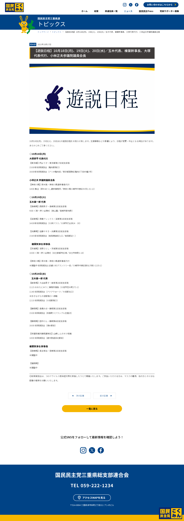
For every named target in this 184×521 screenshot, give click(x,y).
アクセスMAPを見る (93, 497)
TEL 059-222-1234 (92, 485)
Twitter (130, 4)
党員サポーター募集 (169, 11)
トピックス (56, 32)
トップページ (43, 32)
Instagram (124, 4)
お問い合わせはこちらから (159, 4)
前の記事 (104, 395)
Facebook (136, 4)
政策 (96, 11)
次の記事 (80, 395)
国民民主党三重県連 (14, 7)
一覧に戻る (92, 408)
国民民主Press (146, 11)
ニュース (128, 11)
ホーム (84, 11)
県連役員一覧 (111, 11)
